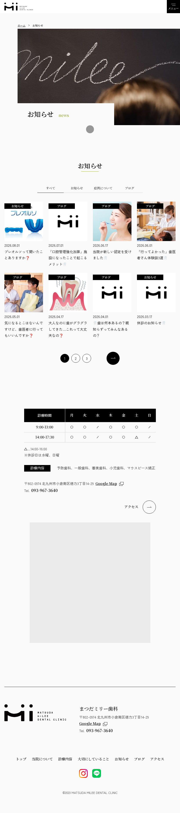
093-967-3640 (44, 490)
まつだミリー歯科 (18, 6)
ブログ (139, 759)
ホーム (21, 25)
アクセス (131, 506)
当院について (42, 759)
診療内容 (65, 759)
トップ (21, 759)
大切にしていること (93, 759)
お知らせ (122, 759)
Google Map (106, 483)
